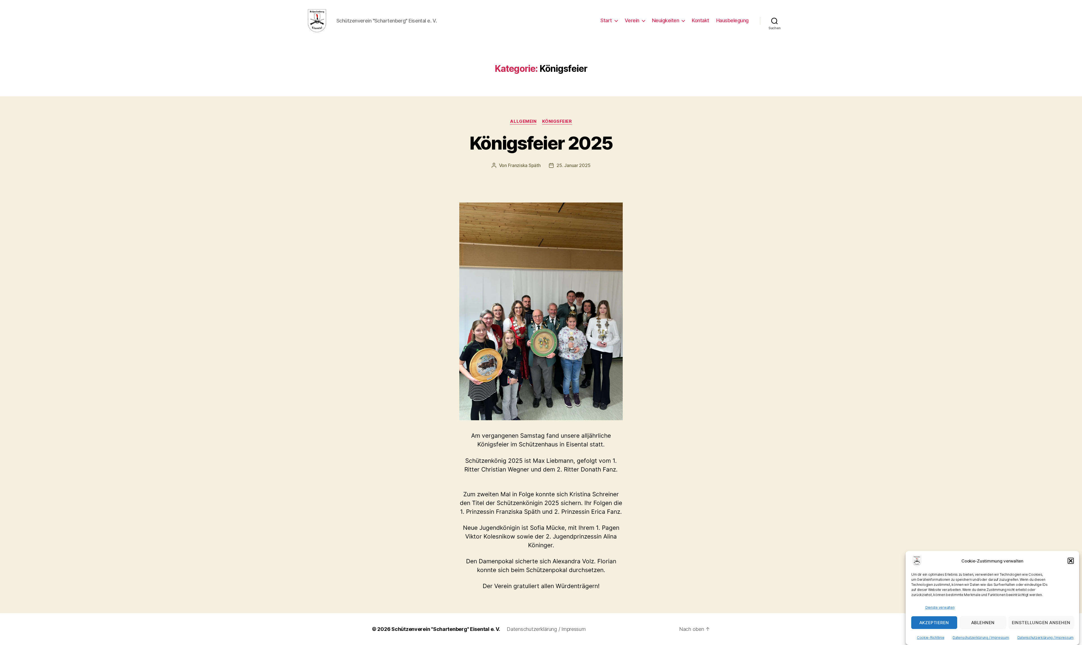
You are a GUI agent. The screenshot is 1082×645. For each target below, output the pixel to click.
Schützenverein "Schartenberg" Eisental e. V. (445, 629)
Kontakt (700, 20)
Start (606, 20)
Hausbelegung (732, 20)
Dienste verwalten (939, 607)
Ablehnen (983, 622)
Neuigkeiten (665, 20)
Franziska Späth (524, 165)
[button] (1071, 561)
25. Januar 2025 (573, 165)
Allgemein (523, 121)
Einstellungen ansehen (1041, 622)
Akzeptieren (934, 622)
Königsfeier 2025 (541, 143)
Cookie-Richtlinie (930, 637)
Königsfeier (557, 121)
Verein (632, 20)
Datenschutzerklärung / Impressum (981, 637)
